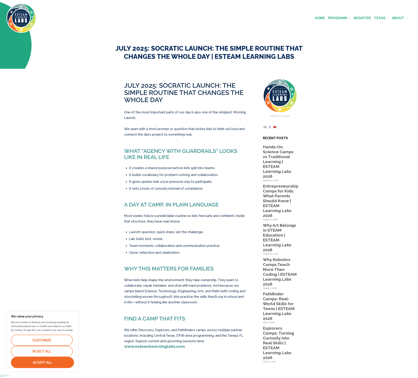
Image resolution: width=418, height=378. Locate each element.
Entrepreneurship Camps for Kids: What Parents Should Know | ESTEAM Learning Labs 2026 (280, 201)
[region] (42, 341)
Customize (41, 340)
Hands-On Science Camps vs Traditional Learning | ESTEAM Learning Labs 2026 (278, 161)
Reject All (41, 351)
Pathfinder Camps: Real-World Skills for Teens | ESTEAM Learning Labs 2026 (279, 306)
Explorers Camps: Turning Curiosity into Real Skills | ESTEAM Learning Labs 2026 (278, 343)
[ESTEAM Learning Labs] (21, 18)
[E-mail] (265, 127)
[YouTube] (275, 127)
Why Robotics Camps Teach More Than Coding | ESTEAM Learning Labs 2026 (280, 272)
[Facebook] (270, 127)
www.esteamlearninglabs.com (154, 346)
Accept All (42, 362)
